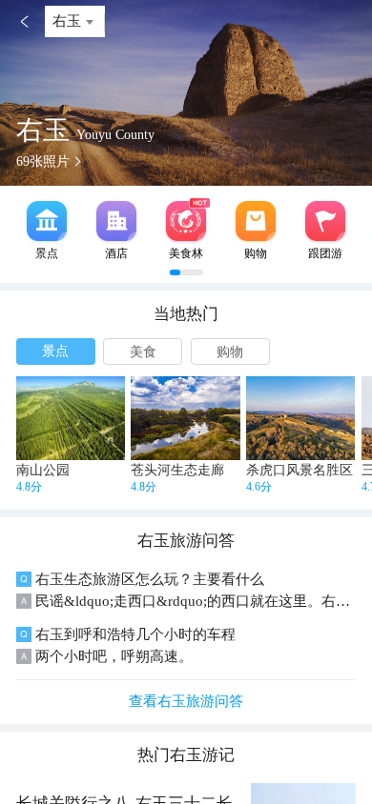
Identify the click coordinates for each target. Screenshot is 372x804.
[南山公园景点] (70, 418)
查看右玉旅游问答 (186, 701)
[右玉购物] (255, 221)
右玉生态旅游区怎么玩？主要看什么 (149, 579)
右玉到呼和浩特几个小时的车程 (135, 634)
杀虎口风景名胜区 (299, 470)
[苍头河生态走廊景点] (185, 418)
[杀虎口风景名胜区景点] (300, 418)
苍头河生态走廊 (177, 470)
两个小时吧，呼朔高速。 (114, 656)
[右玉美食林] (186, 221)
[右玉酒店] (116, 221)
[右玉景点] (47, 221)
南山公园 (43, 470)
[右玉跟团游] (325, 221)
